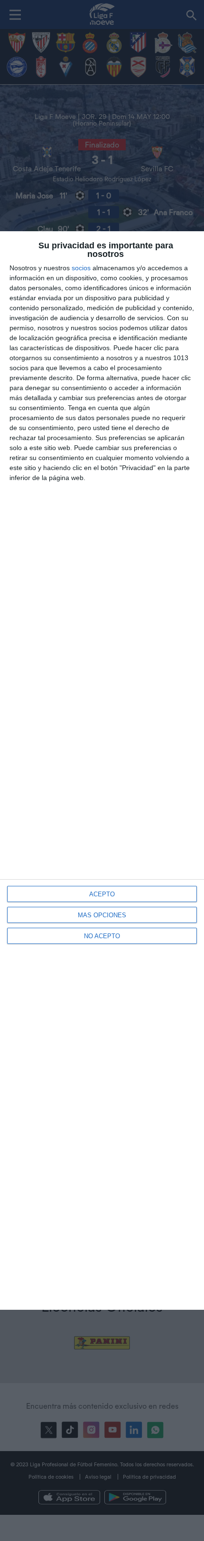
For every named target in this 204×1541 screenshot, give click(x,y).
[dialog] (102, 770)
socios (81, 268)
